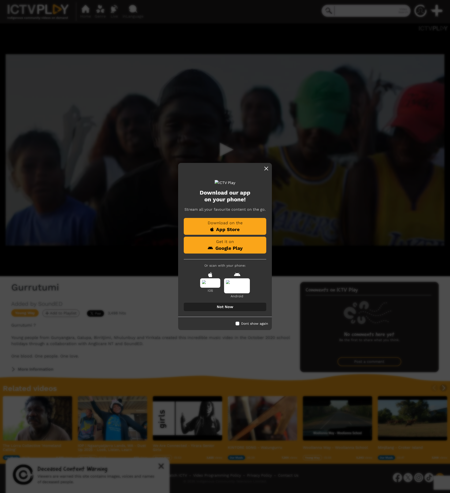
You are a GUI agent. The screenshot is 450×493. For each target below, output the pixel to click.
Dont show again (254, 323)
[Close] (266, 168)
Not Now (225, 307)
